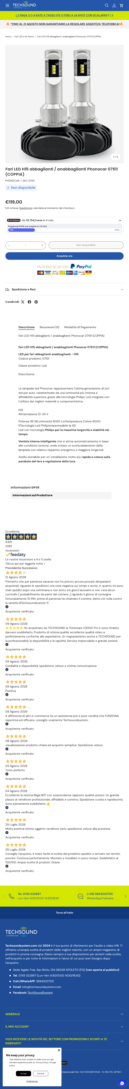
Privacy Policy (42, 1062)
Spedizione (25, 208)
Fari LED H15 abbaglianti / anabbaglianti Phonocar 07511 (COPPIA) (69, 37)
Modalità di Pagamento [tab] (80, 327)
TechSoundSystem (40, 992)
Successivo (29, 568)
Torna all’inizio (64, 912)
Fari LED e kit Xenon (24, 37)
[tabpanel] (64, 400)
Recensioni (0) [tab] (49, 327)
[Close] (59, 1050)
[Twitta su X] (22, 302)
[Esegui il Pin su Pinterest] (36, 302)
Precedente (13, 568)
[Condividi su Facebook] (29, 302)
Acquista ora (64, 256)
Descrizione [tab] (26, 327)
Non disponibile (86, 245)
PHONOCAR (12, 180)
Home (8, 37)
